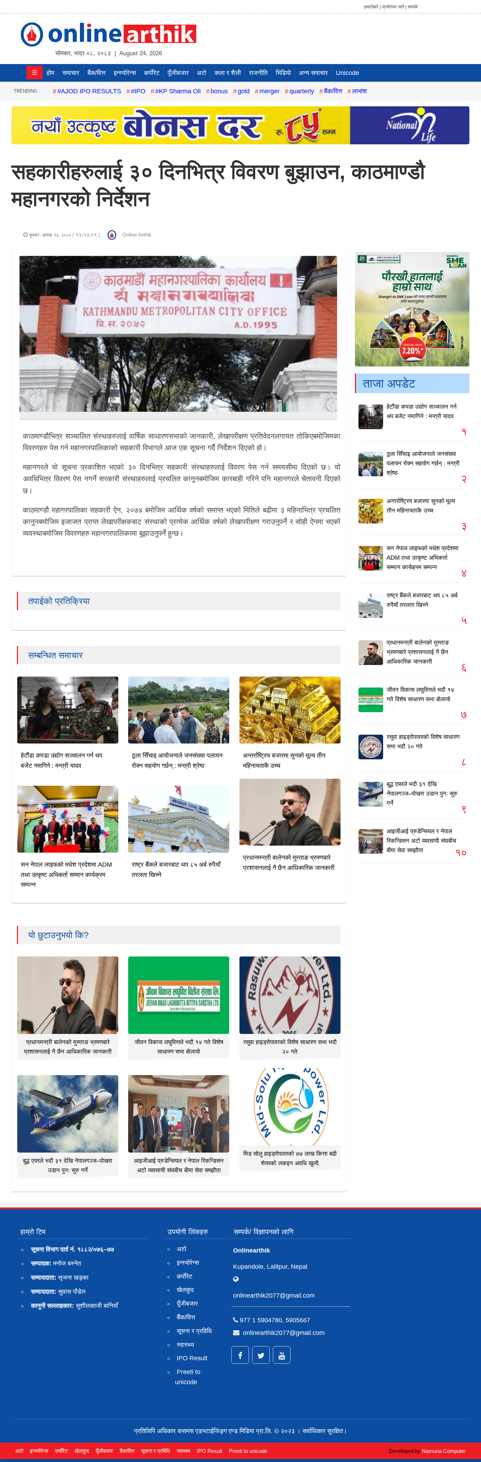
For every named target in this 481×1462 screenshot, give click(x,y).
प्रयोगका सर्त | (394, 7)
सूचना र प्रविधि (194, 1331)
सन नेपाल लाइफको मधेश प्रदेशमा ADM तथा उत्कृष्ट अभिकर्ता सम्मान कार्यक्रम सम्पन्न (66, 875)
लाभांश (359, 91)
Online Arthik (136, 235)
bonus (219, 91)
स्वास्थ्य (185, 1344)
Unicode (347, 72)
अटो (201, 72)
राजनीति (258, 72)
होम (50, 72)
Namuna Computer (444, 1451)
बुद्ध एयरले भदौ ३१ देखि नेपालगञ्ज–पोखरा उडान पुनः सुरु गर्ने (422, 794)
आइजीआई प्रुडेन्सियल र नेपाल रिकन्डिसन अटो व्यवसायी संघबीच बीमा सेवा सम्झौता (421, 841)
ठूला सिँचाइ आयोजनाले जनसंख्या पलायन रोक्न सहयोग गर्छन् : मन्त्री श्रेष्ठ (423, 463)
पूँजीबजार (178, 72)
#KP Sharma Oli (178, 91)
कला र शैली (227, 72)
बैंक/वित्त (96, 72)
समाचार (70, 72)
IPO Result (192, 1358)
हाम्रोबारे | (372, 7)
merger (270, 91)
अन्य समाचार (313, 72)
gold (244, 91)
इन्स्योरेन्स (125, 72)
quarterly (301, 91)
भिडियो (283, 72)
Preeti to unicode (187, 1377)
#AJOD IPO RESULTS (89, 91)
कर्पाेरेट (152, 72)
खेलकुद (185, 1289)
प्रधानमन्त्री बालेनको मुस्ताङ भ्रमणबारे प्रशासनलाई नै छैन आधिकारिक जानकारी (418, 652)
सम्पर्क (413, 7)
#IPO (138, 91)
